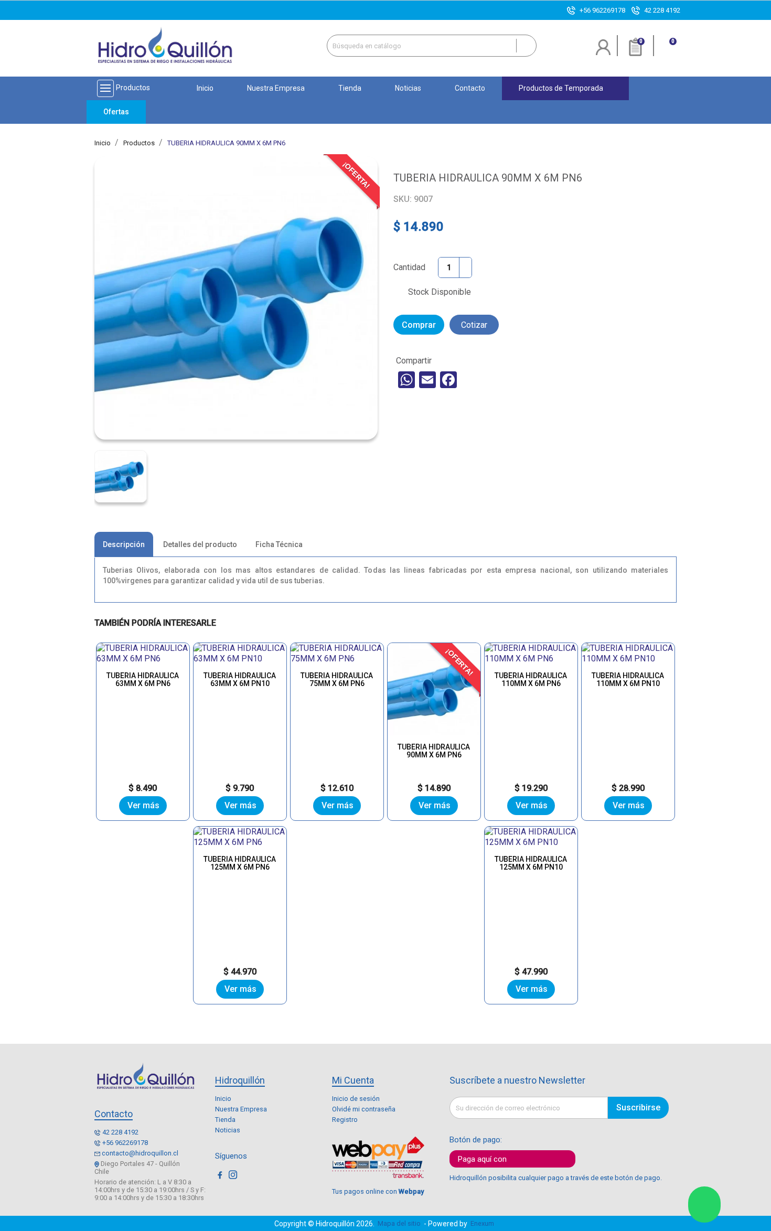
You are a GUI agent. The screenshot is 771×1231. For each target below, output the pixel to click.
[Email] (427, 379)
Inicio (223, 1098)
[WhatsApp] (406, 379)
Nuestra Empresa (241, 1109)
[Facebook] (448, 379)
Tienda (225, 1119)
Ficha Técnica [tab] (279, 544)
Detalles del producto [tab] (200, 544)
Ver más (143, 805)
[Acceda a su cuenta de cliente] (603, 51)
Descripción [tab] (124, 544)
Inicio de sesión (356, 1098)
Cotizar (474, 325)
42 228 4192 (662, 10)
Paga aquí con (482, 1159)
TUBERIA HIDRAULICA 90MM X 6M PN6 (434, 751)
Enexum (483, 1223)
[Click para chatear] (704, 1204)
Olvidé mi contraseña (363, 1109)
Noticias (227, 1130)
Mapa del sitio (399, 1223)
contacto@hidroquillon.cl (140, 1153)
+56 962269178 (602, 10)
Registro (345, 1119)
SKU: (402, 199)
